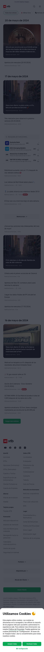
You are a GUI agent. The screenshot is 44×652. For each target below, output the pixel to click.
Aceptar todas (12, 644)
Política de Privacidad (16, 629)
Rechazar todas (32, 644)
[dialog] (22, 630)
